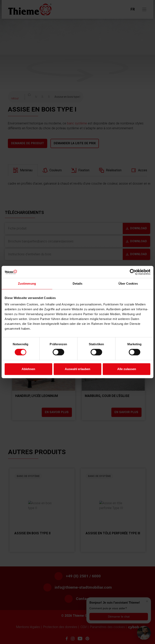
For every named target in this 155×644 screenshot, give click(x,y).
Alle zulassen (126, 369)
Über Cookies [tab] (128, 283)
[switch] (58, 352)
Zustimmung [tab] (27, 283)
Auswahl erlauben (77, 369)
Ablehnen (28, 369)
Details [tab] (78, 283)
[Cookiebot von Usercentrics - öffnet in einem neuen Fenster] (132, 272)
